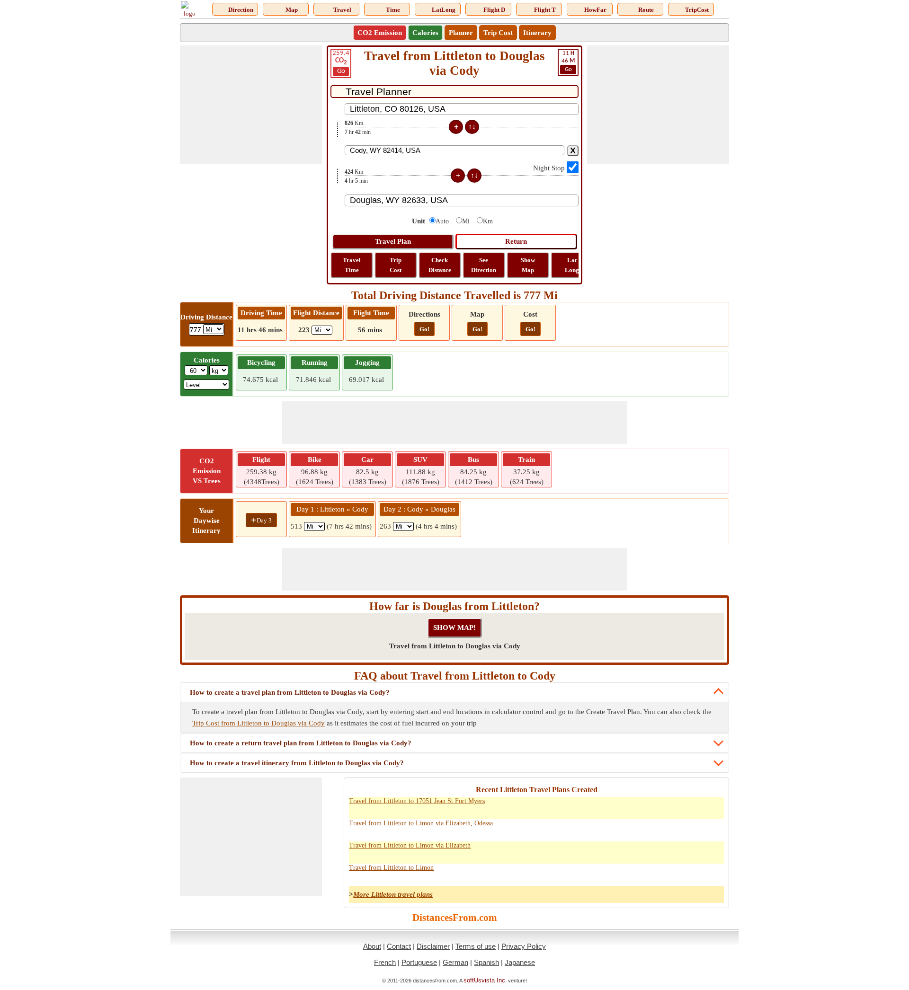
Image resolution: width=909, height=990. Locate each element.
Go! (424, 329)
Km (488, 221)
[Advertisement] (251, 104)
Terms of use (475, 946)
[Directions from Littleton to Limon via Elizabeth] (630, 850)
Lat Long (572, 265)
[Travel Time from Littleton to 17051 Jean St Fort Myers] (651, 806)
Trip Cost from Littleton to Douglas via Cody (258, 723)
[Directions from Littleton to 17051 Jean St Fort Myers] (630, 806)
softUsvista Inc (484, 980)
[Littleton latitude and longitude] (693, 806)
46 (568, 61)
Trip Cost (498, 32)
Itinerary (537, 32)
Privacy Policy (523, 946)
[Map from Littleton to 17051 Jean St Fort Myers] (672, 806)
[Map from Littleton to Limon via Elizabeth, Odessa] (672, 828)
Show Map (528, 265)
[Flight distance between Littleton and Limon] (713, 828)
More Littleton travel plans (393, 894)
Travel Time (352, 265)
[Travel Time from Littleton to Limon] (651, 873)
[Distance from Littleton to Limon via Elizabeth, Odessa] (609, 828)
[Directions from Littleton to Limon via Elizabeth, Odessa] (630, 828)
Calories (425, 32)
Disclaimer (433, 946)
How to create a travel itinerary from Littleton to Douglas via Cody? (297, 763)
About (372, 946)
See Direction (483, 265)
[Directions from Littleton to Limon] (630, 873)
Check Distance (439, 265)
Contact (399, 946)
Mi (466, 221)
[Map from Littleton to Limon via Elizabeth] (672, 850)
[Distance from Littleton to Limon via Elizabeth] (609, 850)
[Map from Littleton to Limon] (672, 873)
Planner (461, 32)
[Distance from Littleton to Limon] (609, 873)
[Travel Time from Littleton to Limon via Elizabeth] (651, 850)
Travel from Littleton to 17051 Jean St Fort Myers (417, 800)
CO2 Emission (379, 32)
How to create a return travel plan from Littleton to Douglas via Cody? (300, 743)
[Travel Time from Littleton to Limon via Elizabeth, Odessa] (651, 828)
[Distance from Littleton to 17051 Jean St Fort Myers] (609, 806)
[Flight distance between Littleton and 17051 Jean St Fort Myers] (713, 806)
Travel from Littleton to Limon (391, 867)
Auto (442, 221)
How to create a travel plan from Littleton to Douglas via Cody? (290, 692)
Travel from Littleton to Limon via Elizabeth (410, 845)
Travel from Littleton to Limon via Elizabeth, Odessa (421, 823)
